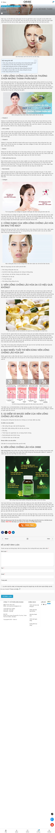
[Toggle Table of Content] (34, 61)
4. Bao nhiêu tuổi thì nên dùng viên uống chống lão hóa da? (17, 68)
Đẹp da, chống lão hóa (7, 6)
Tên (2, 568)
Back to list (27, 538)
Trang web (4, 580)
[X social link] (6, 532)
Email (3, 574)
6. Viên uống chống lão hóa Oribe (10, 71)
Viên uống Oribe (5, 450)
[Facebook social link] (2, 532)
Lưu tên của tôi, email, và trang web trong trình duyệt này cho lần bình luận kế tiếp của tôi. (27, 586)
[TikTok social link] (46, 604)
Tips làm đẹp (17, 6)
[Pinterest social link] (9, 532)
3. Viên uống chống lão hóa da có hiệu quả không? (15, 66)
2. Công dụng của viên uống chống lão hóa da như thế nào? (17, 64)
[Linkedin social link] (13, 532)
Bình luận (4, 551)
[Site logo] (27, 2)
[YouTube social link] (44, 604)
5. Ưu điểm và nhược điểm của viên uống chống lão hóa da (16, 70)
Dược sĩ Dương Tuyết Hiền (10, 13)
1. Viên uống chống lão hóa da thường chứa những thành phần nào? (19, 63)
